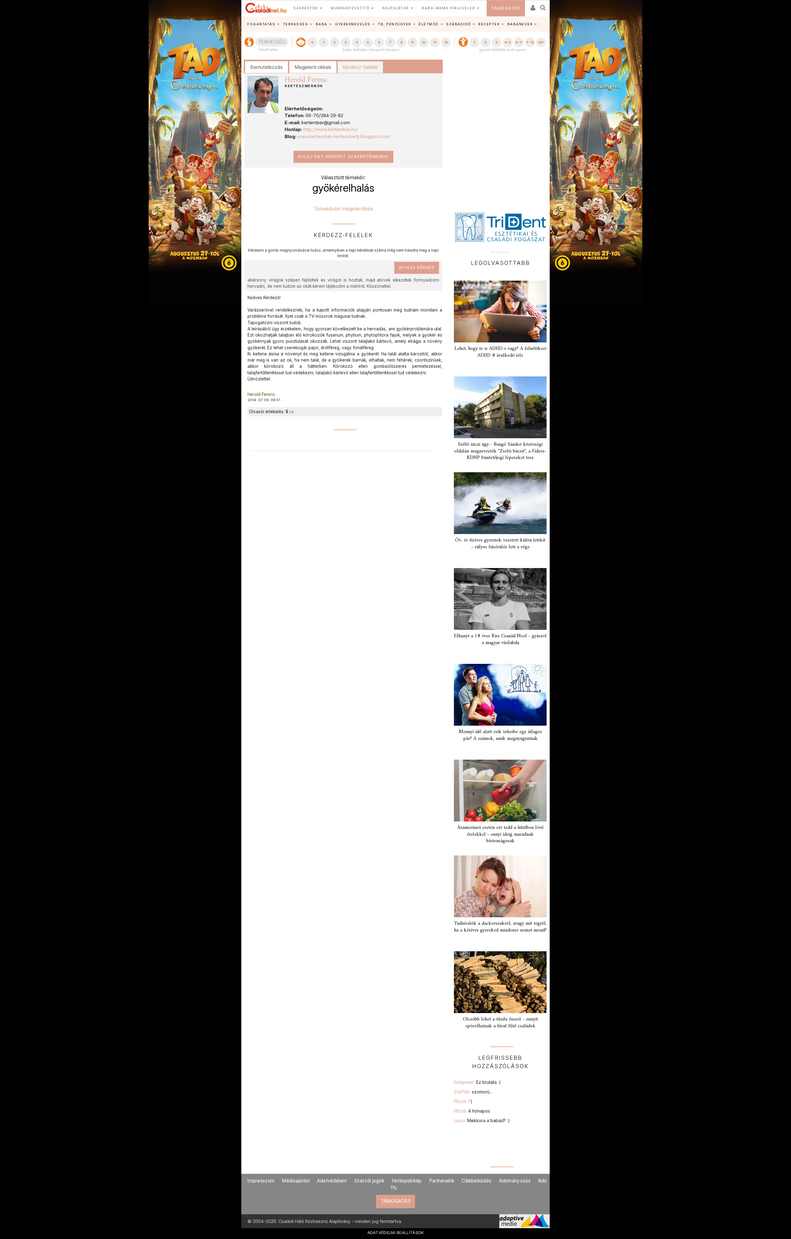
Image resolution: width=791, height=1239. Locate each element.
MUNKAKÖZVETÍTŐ (350, 8)
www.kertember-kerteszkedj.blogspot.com (344, 136)
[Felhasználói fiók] (532, 5)
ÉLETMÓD (429, 24)
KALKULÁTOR (395, 8)
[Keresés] (543, 5)
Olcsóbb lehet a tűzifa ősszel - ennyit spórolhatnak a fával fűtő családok (500, 1022)
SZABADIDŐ (458, 24)
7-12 (530, 42)
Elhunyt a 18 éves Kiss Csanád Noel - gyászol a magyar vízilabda (500, 639)
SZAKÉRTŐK (305, 8)
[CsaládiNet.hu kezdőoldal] (266, 8)
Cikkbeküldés (477, 1181)
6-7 (518, 42)
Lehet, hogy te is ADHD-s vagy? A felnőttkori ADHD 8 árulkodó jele (500, 351)
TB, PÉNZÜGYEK (394, 24)
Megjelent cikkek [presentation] (312, 67)
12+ (541, 42)
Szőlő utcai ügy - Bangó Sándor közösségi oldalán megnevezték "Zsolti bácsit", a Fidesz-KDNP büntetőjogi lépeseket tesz (500, 451)
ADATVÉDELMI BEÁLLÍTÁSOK (395, 1232)
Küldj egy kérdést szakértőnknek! (343, 156)
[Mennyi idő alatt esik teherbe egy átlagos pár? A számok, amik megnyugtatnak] (500, 695)
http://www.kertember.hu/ (330, 129)
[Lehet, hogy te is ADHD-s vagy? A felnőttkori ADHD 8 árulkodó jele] (500, 311)
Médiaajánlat (296, 1181)
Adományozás (515, 1181)
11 (434, 42)
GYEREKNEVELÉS (352, 24)
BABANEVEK (520, 24)
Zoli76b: (473, 1091)
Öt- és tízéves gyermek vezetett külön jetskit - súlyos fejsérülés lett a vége (500, 543)
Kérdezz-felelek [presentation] (360, 67)
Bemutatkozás (266, 67)
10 (423, 42)
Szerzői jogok (369, 1181)
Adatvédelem (332, 1181)
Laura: (482, 1120)
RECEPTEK (489, 24)
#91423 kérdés (417, 267)
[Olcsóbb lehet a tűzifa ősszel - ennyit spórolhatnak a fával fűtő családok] (500, 982)
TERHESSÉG (295, 24)
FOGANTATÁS (261, 24)
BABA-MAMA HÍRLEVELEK (448, 8)
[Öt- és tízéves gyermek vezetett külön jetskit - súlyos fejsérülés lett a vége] (500, 503)
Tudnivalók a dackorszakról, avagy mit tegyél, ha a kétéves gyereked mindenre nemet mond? (500, 926)
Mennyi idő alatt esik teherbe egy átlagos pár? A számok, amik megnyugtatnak (500, 735)
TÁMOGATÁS (506, 8)
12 (446, 42)
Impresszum (260, 1181)
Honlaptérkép (407, 1181)
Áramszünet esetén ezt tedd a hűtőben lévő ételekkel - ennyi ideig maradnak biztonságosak (500, 834)
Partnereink (441, 1181)
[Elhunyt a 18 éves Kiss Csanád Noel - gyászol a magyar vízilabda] (500, 599)
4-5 (507, 42)
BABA (322, 24)
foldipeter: (477, 1082)
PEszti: (463, 1101)
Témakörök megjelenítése (343, 209)
